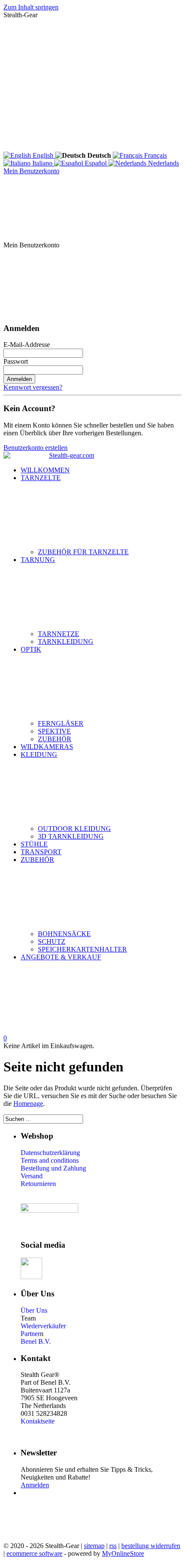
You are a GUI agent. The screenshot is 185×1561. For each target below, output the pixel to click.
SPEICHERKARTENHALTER (82, 949)
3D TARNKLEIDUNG (71, 836)
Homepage (28, 1103)
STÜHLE (34, 844)
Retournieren (38, 1183)
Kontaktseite (38, 1421)
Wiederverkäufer (43, 1326)
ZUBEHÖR (54, 739)
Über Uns (34, 1310)
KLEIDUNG (39, 754)
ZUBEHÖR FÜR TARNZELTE (83, 552)
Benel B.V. (36, 1341)
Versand (32, 1176)
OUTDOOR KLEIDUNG (74, 828)
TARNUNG (38, 559)
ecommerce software (34, 1553)
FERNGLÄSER (60, 723)
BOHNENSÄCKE (64, 933)
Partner (30, 1333)
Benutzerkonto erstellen (35, 447)
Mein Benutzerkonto (31, 171)
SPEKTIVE (54, 731)
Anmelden (19, 379)
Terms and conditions (50, 1160)
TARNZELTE (41, 477)
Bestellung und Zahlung (53, 1168)
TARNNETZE (58, 633)
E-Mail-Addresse (26, 344)
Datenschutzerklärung (50, 1152)
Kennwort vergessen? (32, 387)
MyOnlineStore (123, 1553)
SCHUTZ (51, 941)
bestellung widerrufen (150, 1545)
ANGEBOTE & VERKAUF (61, 957)
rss (113, 1545)
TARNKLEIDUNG (65, 641)
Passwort (15, 361)
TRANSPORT (41, 851)
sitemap (94, 1545)
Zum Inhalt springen (31, 7)
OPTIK (31, 649)
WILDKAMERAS (47, 746)
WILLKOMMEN (45, 470)
